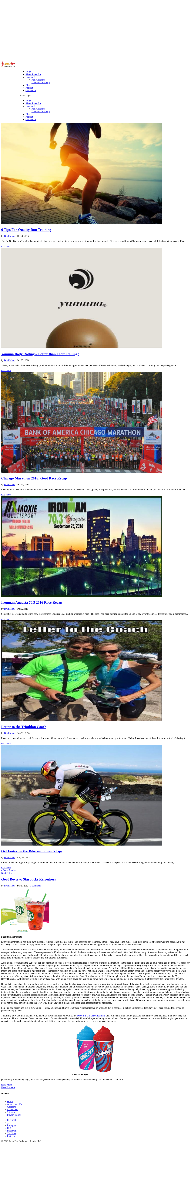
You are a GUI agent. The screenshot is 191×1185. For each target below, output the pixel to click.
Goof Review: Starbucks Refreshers (28, 879)
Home (28, 100)
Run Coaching (38, 108)
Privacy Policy (14, 1115)
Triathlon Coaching (40, 111)
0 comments (35, 885)
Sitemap (11, 1112)
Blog (28, 114)
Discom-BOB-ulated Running (91, 1015)
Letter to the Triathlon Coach (23, 727)
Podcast (29, 116)
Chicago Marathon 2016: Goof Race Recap (34, 478)
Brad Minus (9, 236)
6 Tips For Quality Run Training (26, 230)
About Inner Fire (33, 103)
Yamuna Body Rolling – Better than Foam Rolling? (40, 354)
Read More (6, 1084)
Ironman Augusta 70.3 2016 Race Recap (31, 602)
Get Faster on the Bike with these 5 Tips (31, 851)
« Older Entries (8, 870)
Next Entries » (8, 873)
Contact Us (31, 119)
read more (6, 246)
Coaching (30, 106)
